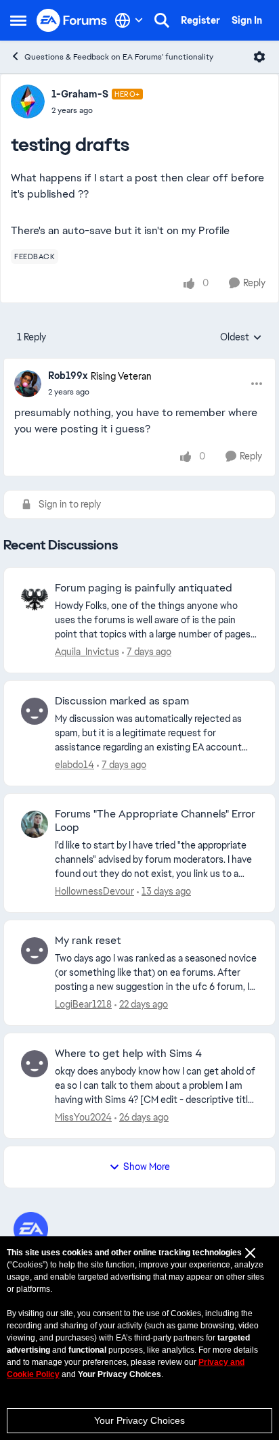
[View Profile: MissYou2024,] (34, 1063)
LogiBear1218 (83, 1004)
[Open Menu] (259, 56)
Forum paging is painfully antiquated (143, 588)
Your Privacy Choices (139, 1420)
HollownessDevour (94, 891)
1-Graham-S (79, 94)
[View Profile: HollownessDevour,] (34, 824)
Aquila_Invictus (87, 652)
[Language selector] (129, 20)
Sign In (247, 20)
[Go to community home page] (72, 20)
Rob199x (67, 375)
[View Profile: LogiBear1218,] (34, 950)
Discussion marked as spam (122, 701)
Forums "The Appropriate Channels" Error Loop (155, 821)
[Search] (162, 20)
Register (200, 20)
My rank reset (88, 940)
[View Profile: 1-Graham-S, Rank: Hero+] (28, 101)
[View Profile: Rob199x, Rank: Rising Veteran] (27, 383)
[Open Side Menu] (18, 20)
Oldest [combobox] (241, 337)
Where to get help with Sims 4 (128, 1053)
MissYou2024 (83, 1117)
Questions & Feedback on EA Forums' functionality (118, 56)
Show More (146, 1167)
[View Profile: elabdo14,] (34, 711)
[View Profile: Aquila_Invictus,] (34, 598)
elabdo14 (74, 765)
